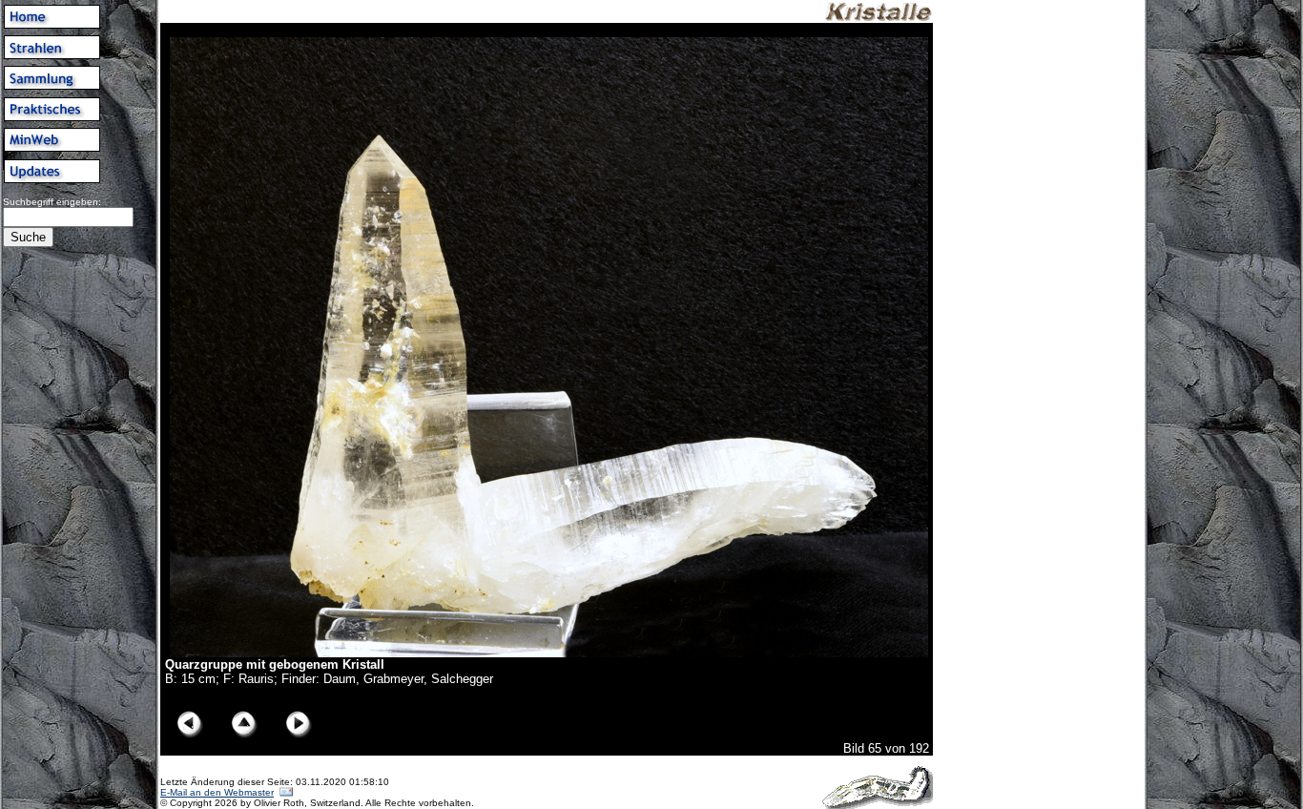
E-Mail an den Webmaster (217, 792)
